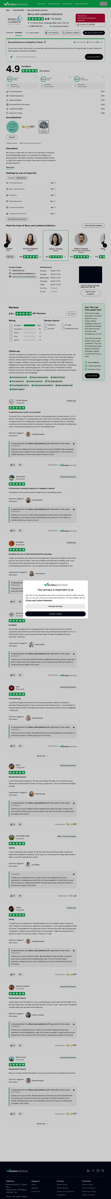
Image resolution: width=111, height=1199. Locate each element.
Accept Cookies (55, 614)
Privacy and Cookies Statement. (39, 600)
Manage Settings (56, 606)
